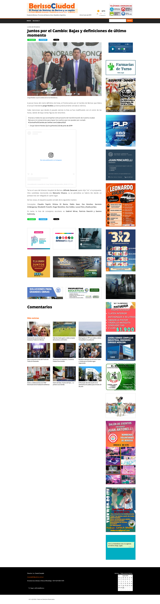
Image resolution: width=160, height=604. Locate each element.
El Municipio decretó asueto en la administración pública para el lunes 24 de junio (90, 384)
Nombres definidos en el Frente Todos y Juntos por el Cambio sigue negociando (90, 361)
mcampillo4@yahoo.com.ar (35, 577)
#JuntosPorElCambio (36, 122)
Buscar (130, 20)
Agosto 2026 (125, 575)
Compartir (32, 40)
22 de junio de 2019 (65, 126)
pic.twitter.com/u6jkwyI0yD (55, 122)
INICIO (29, 21)
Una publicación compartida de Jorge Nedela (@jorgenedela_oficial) (47, 184)
